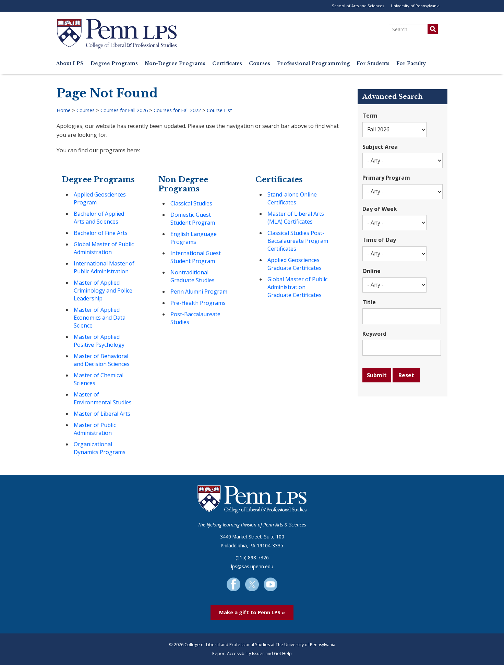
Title (369, 302)
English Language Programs (193, 238)
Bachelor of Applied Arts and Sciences (99, 217)
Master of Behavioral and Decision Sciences (102, 360)
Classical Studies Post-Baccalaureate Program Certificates (297, 240)
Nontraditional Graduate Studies (192, 276)
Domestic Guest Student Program (192, 218)
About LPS (70, 64)
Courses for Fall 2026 (124, 110)
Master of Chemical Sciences (98, 379)
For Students (373, 64)
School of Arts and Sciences (358, 5)
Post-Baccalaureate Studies (195, 318)
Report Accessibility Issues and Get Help (252, 653)
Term (369, 115)
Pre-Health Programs (198, 303)
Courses (259, 64)
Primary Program (386, 177)
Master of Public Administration (95, 429)
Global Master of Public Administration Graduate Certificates (297, 287)
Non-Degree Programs (175, 64)
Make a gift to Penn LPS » (252, 612)
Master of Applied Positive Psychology (99, 340)
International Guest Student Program (195, 257)
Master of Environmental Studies (103, 398)
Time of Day (379, 240)
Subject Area (380, 147)
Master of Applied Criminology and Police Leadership (103, 290)
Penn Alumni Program (198, 291)
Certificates (227, 64)
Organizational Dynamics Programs (99, 448)
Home (64, 110)
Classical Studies (191, 203)
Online (371, 271)
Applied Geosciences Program (100, 198)
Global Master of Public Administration (104, 248)
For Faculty (411, 64)
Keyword (374, 333)
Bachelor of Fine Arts (101, 233)
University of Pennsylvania (415, 5)
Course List (219, 110)
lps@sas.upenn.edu (252, 566)
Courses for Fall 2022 (177, 110)
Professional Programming (313, 64)
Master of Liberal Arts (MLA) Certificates (295, 217)
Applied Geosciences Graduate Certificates (294, 264)
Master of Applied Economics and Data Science (99, 317)
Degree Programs (114, 64)
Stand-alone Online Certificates (292, 198)
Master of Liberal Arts (102, 413)
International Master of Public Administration (104, 267)
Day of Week (379, 209)
